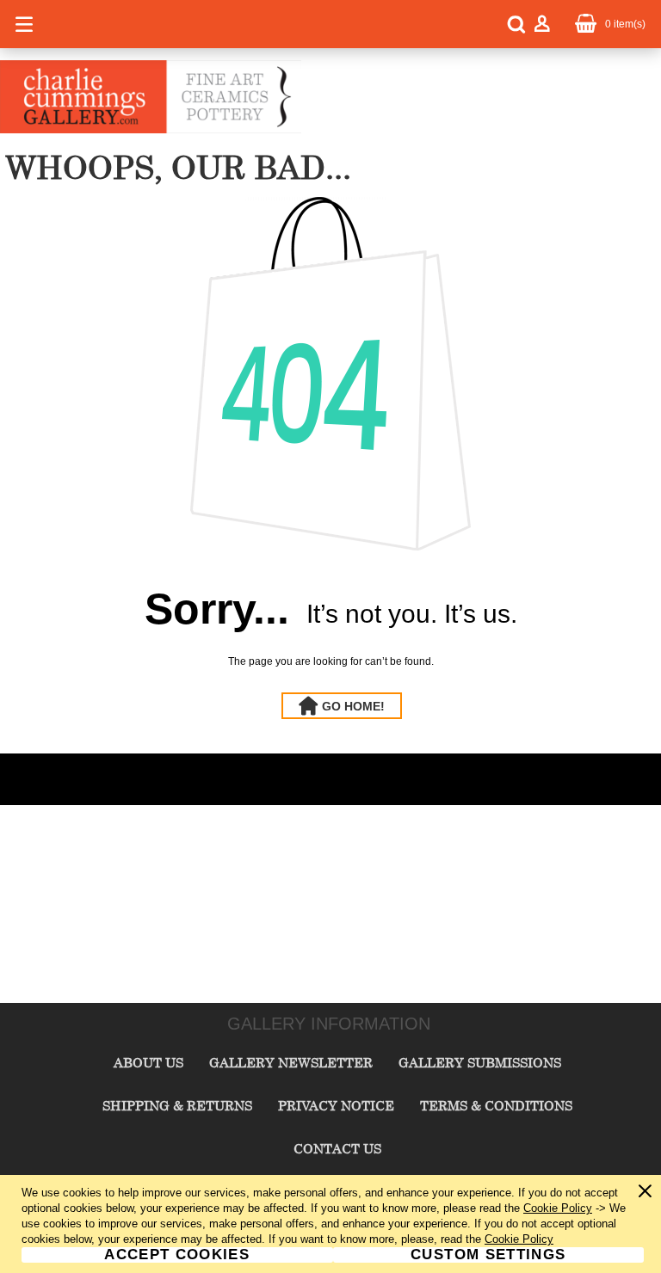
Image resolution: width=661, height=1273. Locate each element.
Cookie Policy (557, 1208)
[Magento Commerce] (150, 130)
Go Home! (353, 706)
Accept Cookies (177, 1255)
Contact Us (337, 1148)
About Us (148, 1062)
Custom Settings (488, 1255)
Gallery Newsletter (291, 1062)
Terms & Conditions (496, 1105)
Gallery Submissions (479, 1062)
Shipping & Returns (177, 1105)
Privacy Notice (336, 1105)
